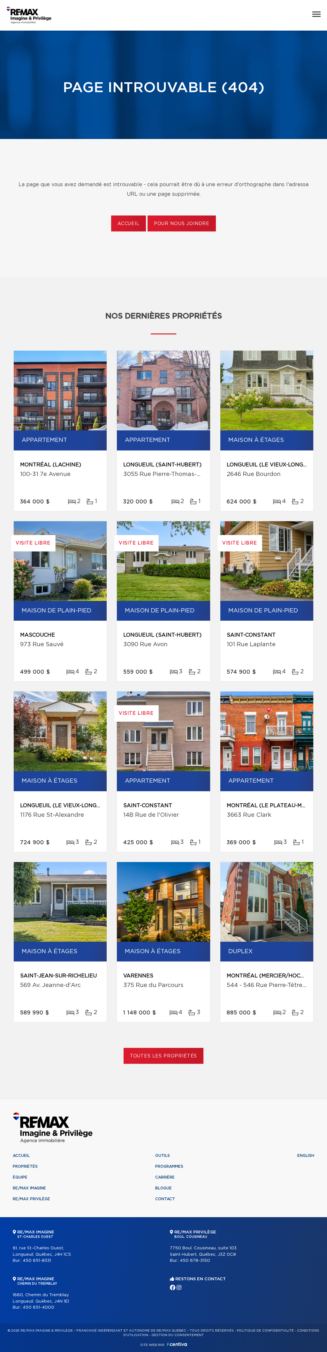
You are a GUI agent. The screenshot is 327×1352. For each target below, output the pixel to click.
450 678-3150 (195, 1261)
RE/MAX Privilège (31, 1199)
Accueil (129, 224)
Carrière (165, 1177)
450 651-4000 (38, 1307)
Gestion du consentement (177, 1335)
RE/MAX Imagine (29, 1188)
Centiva (177, 1344)
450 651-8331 (37, 1261)
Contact (165, 1199)
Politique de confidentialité (265, 1330)
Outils (162, 1156)
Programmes (169, 1166)
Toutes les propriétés (163, 1056)
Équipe (20, 1177)
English (305, 1156)
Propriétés (25, 1166)
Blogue (163, 1188)
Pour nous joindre (181, 224)
